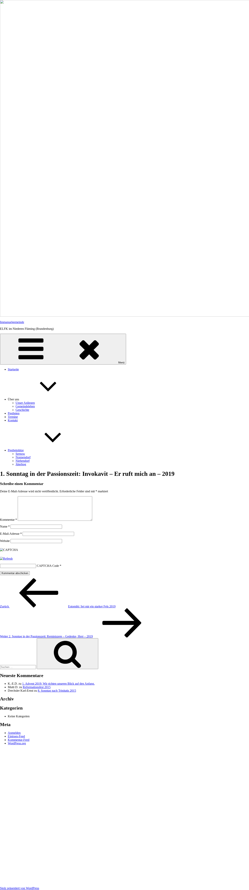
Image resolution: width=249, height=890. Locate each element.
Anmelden (14, 732)
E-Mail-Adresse (11, 533)
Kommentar (8, 519)
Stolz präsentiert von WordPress (19, 888)
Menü (121, 362)
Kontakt (13, 420)
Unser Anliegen (25, 402)
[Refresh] (6, 558)
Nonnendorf (23, 457)
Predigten (13, 413)
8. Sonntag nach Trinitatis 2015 (57, 690)
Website (5, 541)
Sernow (20, 453)
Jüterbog (21, 464)
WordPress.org (17, 743)
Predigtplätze (16, 450)
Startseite (13, 369)
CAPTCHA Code (48, 565)
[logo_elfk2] (124, 816)
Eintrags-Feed (16, 736)
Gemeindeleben (25, 406)
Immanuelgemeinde (12, 322)
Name (5, 526)
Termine (13, 416)
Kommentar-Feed (18, 739)
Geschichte (22, 409)
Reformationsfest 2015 (37, 687)
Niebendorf (23, 460)
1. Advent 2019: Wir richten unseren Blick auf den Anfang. (58, 683)
